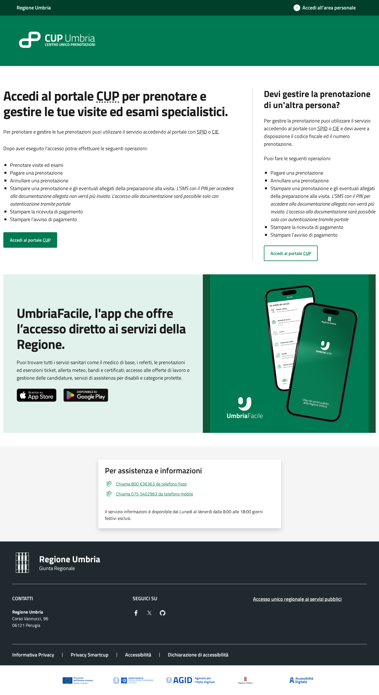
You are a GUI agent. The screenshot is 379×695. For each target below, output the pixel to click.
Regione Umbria (34, 7)
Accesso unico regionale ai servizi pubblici (297, 599)
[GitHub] (162, 612)
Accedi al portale (30, 240)
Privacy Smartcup (89, 654)
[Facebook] (136, 612)
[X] (149, 612)
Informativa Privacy (33, 654)
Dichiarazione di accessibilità (198, 654)
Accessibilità (138, 654)
